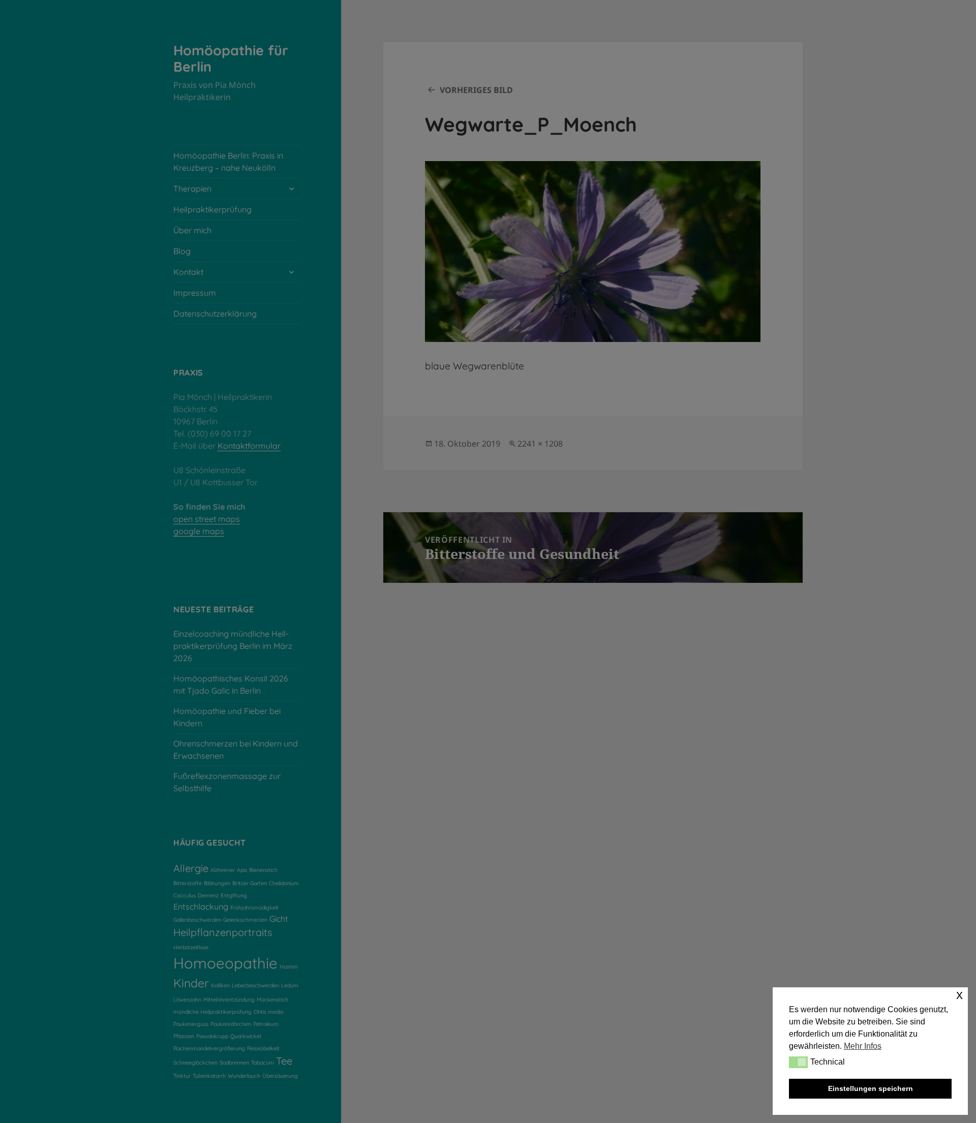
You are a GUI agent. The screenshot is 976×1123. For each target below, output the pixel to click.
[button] (798, 1062)
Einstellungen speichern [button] (870, 1088)
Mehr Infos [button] (862, 1046)
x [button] (959, 995)
